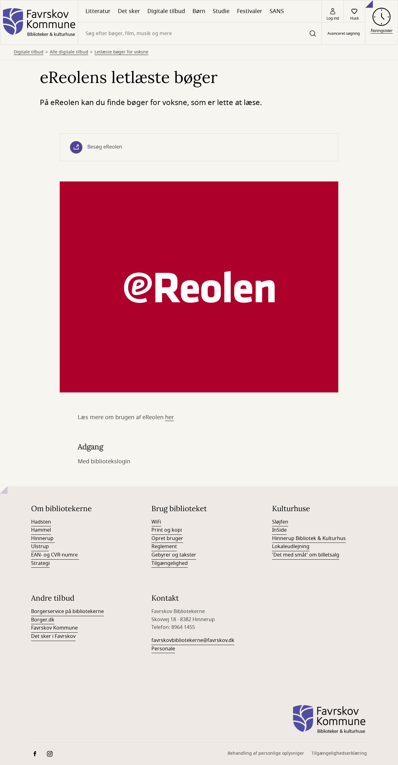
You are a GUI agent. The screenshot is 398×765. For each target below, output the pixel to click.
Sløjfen (280, 522)
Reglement (164, 546)
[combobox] (200, 33)
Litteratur (98, 11)
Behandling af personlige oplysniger (266, 753)
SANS (277, 11)
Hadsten (41, 522)
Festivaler (249, 11)
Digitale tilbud (166, 11)
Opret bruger (167, 538)
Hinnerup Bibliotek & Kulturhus (309, 538)
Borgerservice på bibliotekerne (67, 611)
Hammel (41, 530)
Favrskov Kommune (54, 628)
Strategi (40, 563)
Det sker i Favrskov (53, 636)
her (169, 417)
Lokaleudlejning (290, 546)
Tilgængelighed (169, 563)
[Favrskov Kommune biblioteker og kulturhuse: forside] (39, 22)
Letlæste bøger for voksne (121, 52)
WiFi (156, 522)
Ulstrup (40, 546)
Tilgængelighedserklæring (339, 753)
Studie (221, 11)
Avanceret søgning (343, 33)
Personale (163, 649)
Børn (198, 11)
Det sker (129, 11)
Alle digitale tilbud (69, 52)
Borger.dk (42, 620)
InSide (279, 530)
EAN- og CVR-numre (55, 555)
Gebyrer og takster (173, 555)
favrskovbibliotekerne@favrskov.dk (192, 640)
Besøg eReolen (104, 147)
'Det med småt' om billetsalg (305, 555)
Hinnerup (43, 538)
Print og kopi (166, 530)
